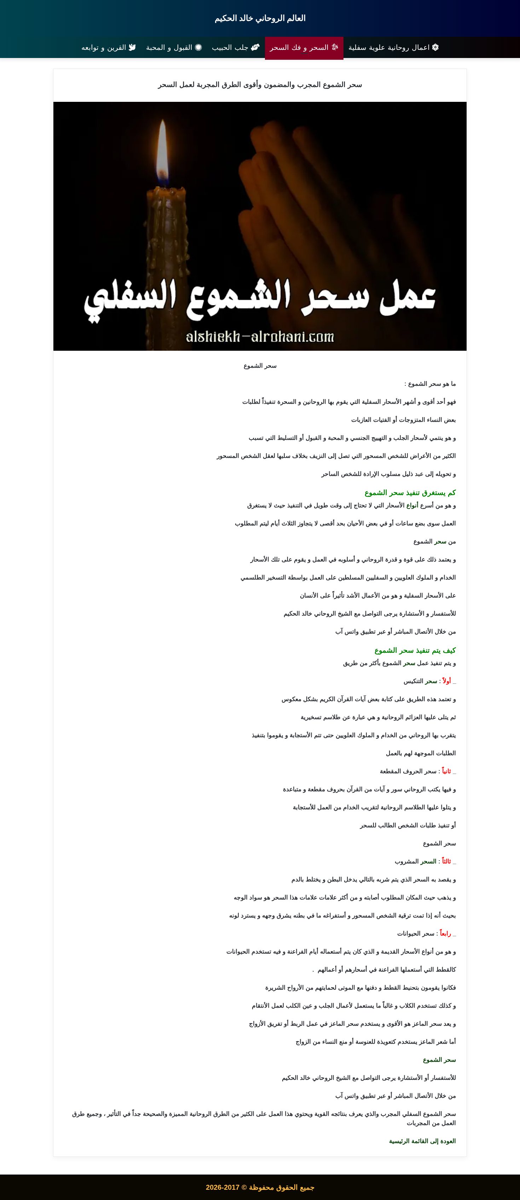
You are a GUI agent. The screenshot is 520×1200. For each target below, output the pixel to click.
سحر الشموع (439, 1059)
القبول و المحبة (170, 47)
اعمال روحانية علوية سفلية (390, 47)
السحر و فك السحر (300, 47)
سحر (440, 541)
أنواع (412, 505)
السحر (429, 861)
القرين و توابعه (105, 47)
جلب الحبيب (231, 47)
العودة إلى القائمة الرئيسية (422, 1141)
